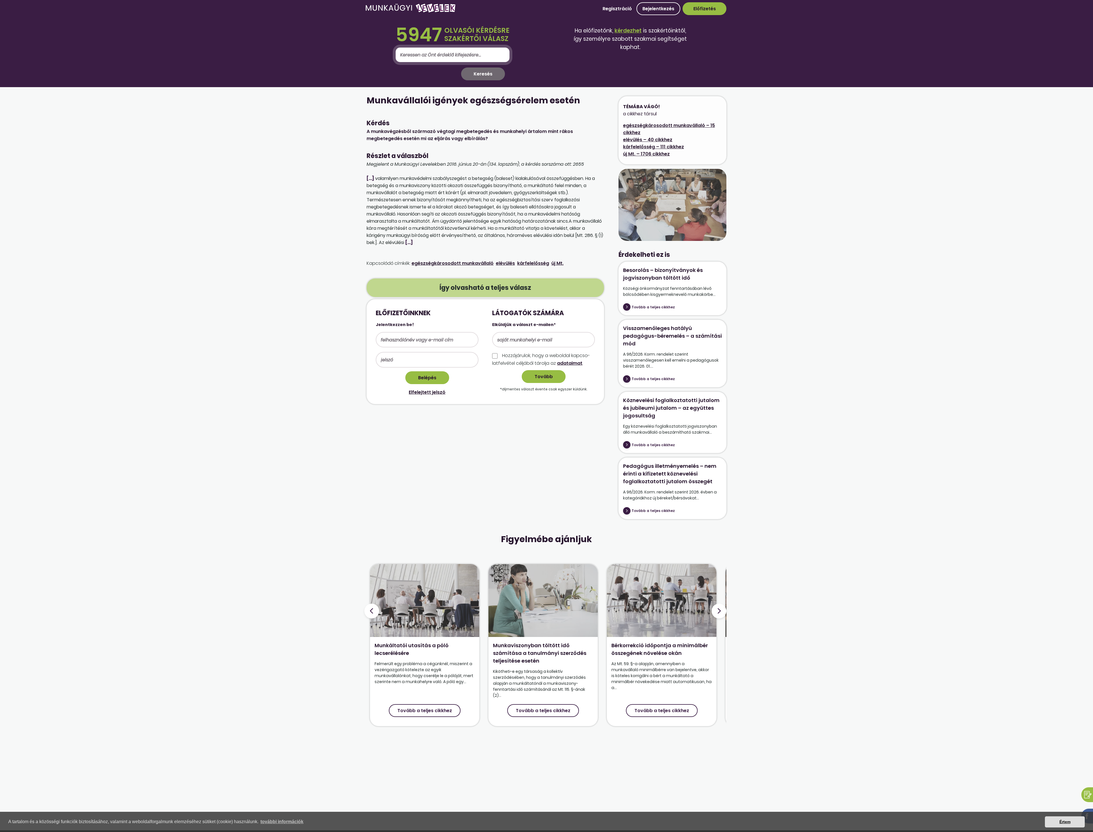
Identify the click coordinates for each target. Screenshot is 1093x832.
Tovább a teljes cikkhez (653, 307)
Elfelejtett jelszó (427, 392)
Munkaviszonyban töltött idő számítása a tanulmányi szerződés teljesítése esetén (539, 653)
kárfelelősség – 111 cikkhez (653, 147)
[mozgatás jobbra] (719, 611)
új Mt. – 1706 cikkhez (646, 154)
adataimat (569, 363)
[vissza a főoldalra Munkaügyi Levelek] (410, 11)
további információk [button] (281, 821)
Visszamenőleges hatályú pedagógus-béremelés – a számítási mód (672, 336)
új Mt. (557, 263)
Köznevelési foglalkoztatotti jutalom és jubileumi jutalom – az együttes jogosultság (671, 408)
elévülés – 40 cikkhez (647, 139)
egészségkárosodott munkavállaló (453, 263)
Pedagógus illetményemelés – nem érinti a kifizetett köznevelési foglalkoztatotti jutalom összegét (669, 473)
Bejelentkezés (658, 8)
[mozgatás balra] (371, 611)
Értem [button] (1065, 821)
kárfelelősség (533, 263)
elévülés (505, 263)
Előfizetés (704, 8)
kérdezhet (628, 30)
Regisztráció (617, 8)
